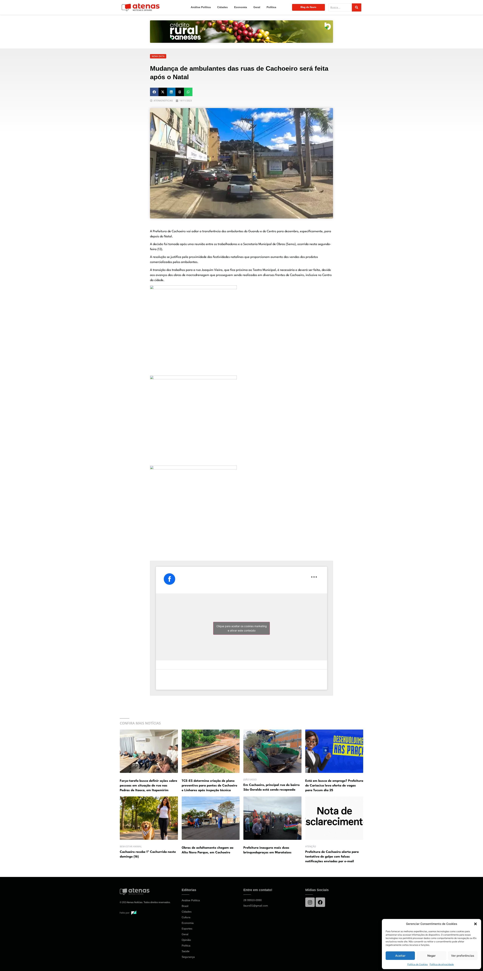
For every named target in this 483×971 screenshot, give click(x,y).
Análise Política (201, 7)
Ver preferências (462, 955)
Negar (431, 955)
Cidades (222, 7)
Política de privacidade (442, 964)
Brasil (185, 905)
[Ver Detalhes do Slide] (241, 31)
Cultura (186, 917)
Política (271, 7)
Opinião (186, 939)
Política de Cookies (417, 964)
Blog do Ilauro (308, 7)
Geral (256, 7)
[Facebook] (320, 902)
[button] (475, 924)
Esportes (187, 928)
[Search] (356, 7)
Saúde (185, 951)
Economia (240, 7)
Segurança (188, 956)
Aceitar (400, 955)
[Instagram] (310, 902)
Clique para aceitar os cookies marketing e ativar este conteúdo (241, 628)
